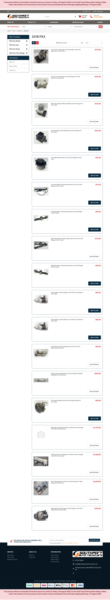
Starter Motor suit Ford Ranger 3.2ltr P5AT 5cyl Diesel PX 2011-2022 (67, 293)
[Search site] (75, 17)
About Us (10, 22)
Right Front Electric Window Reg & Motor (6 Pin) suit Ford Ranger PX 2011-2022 (67, 239)
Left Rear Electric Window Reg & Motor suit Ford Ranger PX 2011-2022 (66, 212)
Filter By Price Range (17, 53)
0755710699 (98, 17)
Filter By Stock (14, 49)
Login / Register (98, 11)
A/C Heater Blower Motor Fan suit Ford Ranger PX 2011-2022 (66, 158)
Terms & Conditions (66, 543)
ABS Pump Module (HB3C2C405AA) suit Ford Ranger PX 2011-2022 (67, 104)
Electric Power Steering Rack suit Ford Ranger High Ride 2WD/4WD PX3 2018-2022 (67, 374)
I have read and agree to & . (64, 543)
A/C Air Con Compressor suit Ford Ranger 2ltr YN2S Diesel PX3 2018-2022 (65, 77)
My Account (10, 555)
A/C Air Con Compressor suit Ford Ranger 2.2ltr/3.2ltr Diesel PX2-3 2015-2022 (66, 50)
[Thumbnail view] (33, 42)
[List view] (37, 42)
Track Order (10, 557)
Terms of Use (54, 555)
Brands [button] (100, 22)
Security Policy (55, 561)
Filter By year (14, 45)
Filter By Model (14, 41)
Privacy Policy (75, 543)
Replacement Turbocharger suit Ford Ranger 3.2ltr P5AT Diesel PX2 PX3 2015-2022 (67, 509)
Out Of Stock (94, 67)
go (101, 26)
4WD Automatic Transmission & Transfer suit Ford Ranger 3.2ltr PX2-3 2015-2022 (67, 455)
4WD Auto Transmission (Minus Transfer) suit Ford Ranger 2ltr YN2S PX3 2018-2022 (67, 428)
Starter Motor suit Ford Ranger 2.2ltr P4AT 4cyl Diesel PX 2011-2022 (67, 320)
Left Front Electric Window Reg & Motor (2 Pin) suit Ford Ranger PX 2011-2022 (66, 185)
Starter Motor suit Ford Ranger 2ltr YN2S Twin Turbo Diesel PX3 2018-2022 (65, 347)
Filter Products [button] (14, 37)
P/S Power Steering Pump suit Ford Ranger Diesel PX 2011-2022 (66, 401)
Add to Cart (94, 94)
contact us (86, 11)
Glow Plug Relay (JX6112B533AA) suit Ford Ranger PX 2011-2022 (66, 131)
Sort (82, 43)
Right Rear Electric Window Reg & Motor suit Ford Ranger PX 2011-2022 (67, 266)
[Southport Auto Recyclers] (18, 16)
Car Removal (54, 22)
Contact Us (31, 22)
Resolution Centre (12, 559)
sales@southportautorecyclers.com (86, 564)
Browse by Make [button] (78, 22)
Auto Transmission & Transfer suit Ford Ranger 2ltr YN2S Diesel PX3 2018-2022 (66, 482)
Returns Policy (13, 66)
